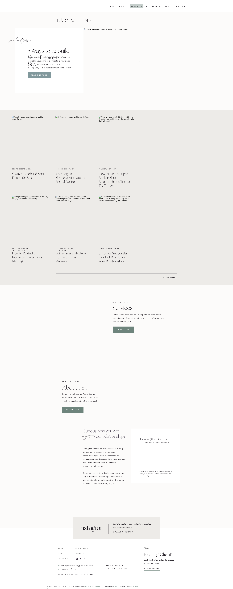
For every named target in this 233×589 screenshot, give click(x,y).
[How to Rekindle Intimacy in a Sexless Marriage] (30, 220)
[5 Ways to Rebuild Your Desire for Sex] (108, 60)
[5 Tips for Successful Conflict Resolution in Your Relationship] (117, 220)
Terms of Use (99, 587)
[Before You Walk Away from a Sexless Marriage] (73, 220)
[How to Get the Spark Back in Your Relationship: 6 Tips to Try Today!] (117, 140)
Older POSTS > (170, 278)
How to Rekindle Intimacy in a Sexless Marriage (27, 257)
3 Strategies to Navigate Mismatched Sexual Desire (70, 178)
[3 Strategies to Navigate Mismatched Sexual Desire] (73, 140)
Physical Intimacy (107, 169)
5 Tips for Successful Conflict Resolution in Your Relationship (114, 257)
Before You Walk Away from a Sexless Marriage (71, 257)
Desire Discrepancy (21, 169)
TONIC (115, 587)
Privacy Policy (88, 587)
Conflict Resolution (109, 248)
